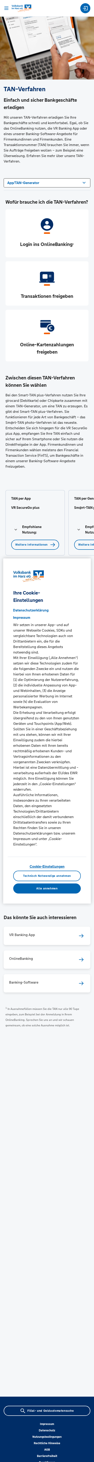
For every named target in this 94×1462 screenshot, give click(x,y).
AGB (47, 1449)
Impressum (47, 1424)
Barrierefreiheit (47, 1456)
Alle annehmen (46, 888)
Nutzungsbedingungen (47, 1437)
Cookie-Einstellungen (47, 866)
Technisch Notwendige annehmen (47, 876)
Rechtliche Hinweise (47, 1443)
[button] (35, 529)
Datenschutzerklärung (31, 610)
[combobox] (47, 182)
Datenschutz (47, 1430)
